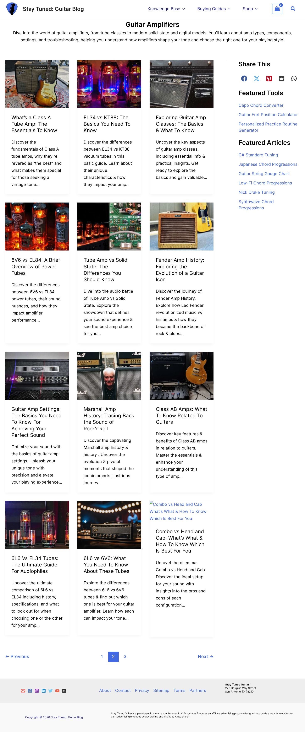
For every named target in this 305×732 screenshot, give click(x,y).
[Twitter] (50, 691)
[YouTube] (57, 691)
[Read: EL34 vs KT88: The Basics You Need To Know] (109, 83)
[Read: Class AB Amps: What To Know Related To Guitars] (182, 375)
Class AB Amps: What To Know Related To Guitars (181, 415)
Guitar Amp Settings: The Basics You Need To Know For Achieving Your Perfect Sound (36, 422)
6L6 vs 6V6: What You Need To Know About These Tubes (106, 564)
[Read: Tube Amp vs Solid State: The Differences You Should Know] (109, 226)
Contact (123, 690)
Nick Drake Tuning (257, 192)
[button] (293, 8)
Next (206, 656)
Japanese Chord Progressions (268, 164)
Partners (197, 690)
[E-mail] (23, 691)
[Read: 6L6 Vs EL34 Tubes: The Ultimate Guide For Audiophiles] (37, 524)
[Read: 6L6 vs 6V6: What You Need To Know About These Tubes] (109, 524)
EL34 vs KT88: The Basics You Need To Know (107, 123)
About (105, 690)
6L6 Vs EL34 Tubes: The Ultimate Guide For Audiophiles (35, 564)
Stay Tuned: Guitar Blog (53, 9)
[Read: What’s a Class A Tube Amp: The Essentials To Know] (37, 83)
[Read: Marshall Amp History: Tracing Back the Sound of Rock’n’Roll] (109, 375)
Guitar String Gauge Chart (264, 173)
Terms (179, 690)
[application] (182, 9)
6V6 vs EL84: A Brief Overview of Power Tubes (35, 266)
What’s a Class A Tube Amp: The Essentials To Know (34, 123)
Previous (17, 656)
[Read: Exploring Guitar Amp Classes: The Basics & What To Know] (182, 83)
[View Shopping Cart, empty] (279, 9)
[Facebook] (30, 691)
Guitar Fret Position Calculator (268, 114)
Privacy (142, 690)
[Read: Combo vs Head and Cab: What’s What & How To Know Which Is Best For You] (182, 510)
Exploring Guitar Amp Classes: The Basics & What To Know (181, 123)
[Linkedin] (43, 691)
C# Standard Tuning (258, 154)
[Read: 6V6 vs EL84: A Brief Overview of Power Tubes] (37, 226)
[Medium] (64, 691)
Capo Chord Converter (261, 105)
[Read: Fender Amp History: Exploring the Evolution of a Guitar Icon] (182, 226)
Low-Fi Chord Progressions (265, 183)
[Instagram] (37, 691)
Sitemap (161, 690)
